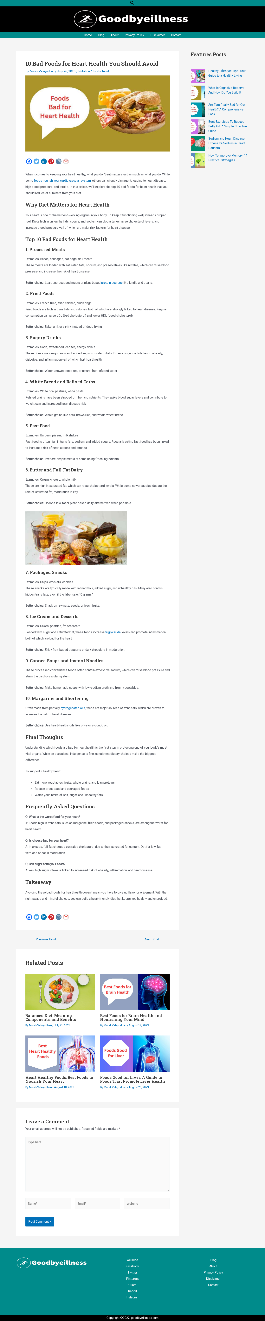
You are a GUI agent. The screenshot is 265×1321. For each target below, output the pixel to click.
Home (88, 35)
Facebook (132, 1266)
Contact (176, 35)
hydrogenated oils (73, 708)
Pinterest (132, 1279)
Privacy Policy (134, 35)
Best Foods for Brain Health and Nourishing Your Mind (131, 1017)
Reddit (132, 1291)
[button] (132, 3)
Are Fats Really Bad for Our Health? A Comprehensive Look (226, 109)
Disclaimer (157, 35)
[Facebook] (29, 161)
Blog (101, 35)
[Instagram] (58, 161)
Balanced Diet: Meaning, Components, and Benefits (50, 1017)
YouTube (132, 1260)
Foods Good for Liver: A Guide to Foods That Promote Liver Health (132, 1079)
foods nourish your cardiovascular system (62, 180)
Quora (132, 1285)
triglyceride (113, 632)
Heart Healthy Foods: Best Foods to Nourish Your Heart (59, 1079)
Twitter (132, 1272)
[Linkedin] (44, 161)
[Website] (147, 1204)
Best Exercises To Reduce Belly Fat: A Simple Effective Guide (227, 126)
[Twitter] (36, 161)
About (115, 35)
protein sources (112, 283)
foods (97, 71)
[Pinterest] (51, 161)
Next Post (154, 939)
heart (105, 71)
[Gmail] (66, 161)
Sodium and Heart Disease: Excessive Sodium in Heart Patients (226, 143)
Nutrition (84, 71)
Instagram (132, 1297)
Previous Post (44, 939)
